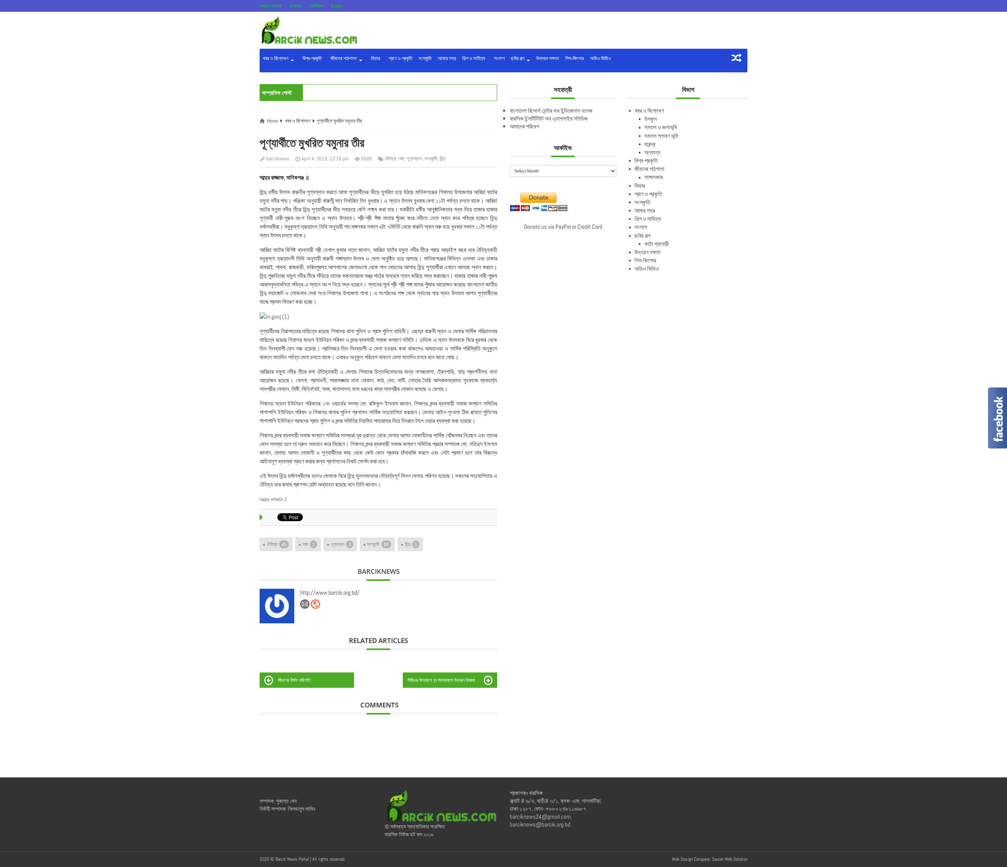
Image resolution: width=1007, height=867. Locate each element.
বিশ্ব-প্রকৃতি (311, 58)
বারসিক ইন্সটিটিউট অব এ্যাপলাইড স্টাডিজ (549, 118)
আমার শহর (447, 58)
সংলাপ (498, 58)
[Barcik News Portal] (309, 29)
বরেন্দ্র (649, 144)
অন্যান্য (652, 152)
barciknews (277, 158)
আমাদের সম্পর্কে (270, 6)
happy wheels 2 (273, 499)
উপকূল (650, 119)
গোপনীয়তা (316, 6)
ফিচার (374, 58)
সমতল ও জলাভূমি (660, 127)
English (337, 6)
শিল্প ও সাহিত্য (473, 58)
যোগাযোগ (295, 6)
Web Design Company (691, 859)
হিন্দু (443, 158)
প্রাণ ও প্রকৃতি (399, 58)
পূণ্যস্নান (414, 158)
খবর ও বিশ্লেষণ (276, 58)
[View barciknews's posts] (277, 606)
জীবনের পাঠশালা (343, 58)
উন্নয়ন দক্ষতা (547, 58)
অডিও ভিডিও (600, 58)
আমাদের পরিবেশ (524, 126)
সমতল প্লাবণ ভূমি (661, 136)
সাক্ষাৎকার (653, 177)
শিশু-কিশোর (574, 58)
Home (272, 121)
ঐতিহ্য (390, 158)
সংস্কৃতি (425, 58)
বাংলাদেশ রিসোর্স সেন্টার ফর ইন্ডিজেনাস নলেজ (551, 110)
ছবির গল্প (518, 58)
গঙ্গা (401, 158)
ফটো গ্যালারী (656, 244)
